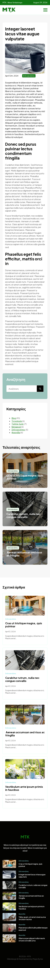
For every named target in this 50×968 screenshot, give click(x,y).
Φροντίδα (16, 432)
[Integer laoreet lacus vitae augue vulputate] (9, 874)
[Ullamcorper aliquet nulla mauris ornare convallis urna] (9, 938)
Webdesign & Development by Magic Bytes (25, 959)
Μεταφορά (16, 427)
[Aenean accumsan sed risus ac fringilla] (25, 714)
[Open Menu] (45, 10)
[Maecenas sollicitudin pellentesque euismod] (9, 928)
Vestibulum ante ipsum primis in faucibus (24, 788)
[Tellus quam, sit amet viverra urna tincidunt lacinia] (9, 917)
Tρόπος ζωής (18, 424)
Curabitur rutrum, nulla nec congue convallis (22, 679)
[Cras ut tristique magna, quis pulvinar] (25, 606)
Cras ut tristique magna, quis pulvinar (23, 625)
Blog (14, 418)
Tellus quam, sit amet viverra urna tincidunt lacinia (32, 918)
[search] (40, 388)
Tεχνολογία (17, 421)
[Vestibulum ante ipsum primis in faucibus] (25, 769)
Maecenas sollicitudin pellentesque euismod (33, 928)
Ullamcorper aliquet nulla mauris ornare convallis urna (32, 939)
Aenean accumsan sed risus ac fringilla (25, 734)
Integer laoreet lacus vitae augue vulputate (32, 875)
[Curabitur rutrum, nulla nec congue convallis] (25, 660)
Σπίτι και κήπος (29, 76)
